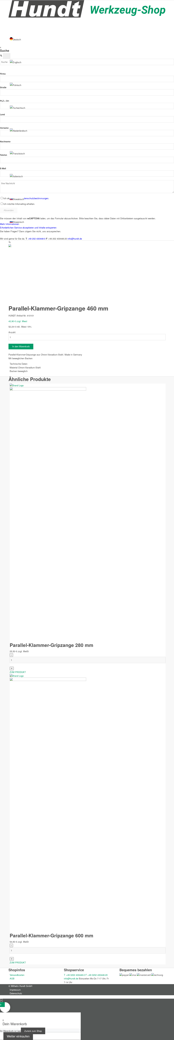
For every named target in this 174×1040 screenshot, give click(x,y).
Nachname (5, 141)
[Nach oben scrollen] (1, 1000)
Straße (3, 87)
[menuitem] (88, 989)
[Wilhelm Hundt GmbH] (87, 16)
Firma (3, 73)
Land (2, 114)
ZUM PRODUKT (18, 672)
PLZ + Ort (4, 100)
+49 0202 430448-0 (74, 975)
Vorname (4, 127)
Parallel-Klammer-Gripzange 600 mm (51, 935)
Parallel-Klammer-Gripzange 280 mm (51, 644)
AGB (12, 978)
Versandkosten (17, 975)
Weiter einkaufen (18, 1036)
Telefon (3, 155)
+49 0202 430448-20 (96, 975)
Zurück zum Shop (33, 1031)
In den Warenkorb (21, 346)
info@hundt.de (71, 978)
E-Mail (3, 168)
